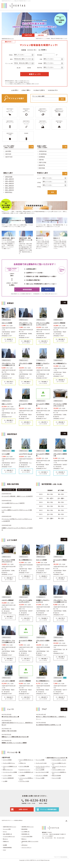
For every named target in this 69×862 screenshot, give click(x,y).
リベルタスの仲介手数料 (26, 836)
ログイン (5, 831)
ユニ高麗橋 (22, 775)
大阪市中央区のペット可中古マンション (9, 110)
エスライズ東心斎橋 (24, 766)
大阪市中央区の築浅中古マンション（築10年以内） (42, 110)
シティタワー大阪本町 (8, 681)
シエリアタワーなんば (25, 454)
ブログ (4, 849)
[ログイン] (48, 289)
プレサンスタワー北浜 (41, 763)
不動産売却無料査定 (7, 847)
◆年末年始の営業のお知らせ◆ (10, 716)
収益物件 (26, 133)
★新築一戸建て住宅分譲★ (9, 730)
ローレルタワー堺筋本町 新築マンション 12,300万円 (17, 496)
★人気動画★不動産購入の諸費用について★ (48, 724)
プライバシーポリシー (26, 847)
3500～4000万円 (9, 190)
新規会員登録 (24, 829)
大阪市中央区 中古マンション (8, 38)
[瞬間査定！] (34, 74)
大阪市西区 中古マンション (27, 826)
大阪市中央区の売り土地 (59, 122)
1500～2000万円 (9, 181)
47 (51, 498)
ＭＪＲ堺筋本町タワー (60, 363)
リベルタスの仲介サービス (9, 836)
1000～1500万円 (9, 179)
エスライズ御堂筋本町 (8, 778)
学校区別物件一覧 (25, 834)
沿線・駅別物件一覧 (7, 834)
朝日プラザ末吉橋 (56, 775)
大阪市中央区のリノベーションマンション (26, 122)
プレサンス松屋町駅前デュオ (26, 772)
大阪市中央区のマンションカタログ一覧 (57, 757)
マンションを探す (7, 829)
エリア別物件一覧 (25, 831)
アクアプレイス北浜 (24, 781)
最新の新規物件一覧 (9, 489)
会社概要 (5, 845)
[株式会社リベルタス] (13, 7)
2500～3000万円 (9, 185)
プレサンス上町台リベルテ (58, 769)
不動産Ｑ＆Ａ (6, 841)
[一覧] (31, 146)
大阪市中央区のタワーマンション (10, 122)
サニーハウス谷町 (56, 778)
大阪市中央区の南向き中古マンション (26, 110)
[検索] (62, 99)
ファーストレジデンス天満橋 (10, 772)
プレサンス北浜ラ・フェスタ (59, 759)
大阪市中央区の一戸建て (9, 134)
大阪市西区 (41, 35)
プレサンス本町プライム (9, 763)
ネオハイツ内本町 (7, 323)
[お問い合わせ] (22, 809)
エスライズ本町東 (7, 759)
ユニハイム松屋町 (40, 769)
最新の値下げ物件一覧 (24, 489)
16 (51, 518)
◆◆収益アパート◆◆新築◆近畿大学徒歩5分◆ (15, 736)
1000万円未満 (8, 176)
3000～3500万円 (9, 187)
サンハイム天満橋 (40, 759)
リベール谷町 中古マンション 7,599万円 (13, 503)
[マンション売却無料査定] (47, 809)
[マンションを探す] (14, 98)
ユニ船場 (5, 781)
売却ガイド (23, 838)
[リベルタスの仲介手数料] (51, 220)
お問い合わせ (24, 845)
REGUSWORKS (64, 856)
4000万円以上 (8, 192)
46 (62, 498)
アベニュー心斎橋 (40, 778)
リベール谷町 (6, 454)
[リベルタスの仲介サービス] (17, 220)
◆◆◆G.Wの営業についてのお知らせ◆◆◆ (14, 742)
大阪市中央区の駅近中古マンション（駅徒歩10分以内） (59, 110)
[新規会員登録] (27, 289)
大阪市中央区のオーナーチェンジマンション (43, 122)
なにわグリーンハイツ (24, 769)
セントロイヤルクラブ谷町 (42, 772)
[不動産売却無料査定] (34, 205)
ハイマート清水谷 (7, 775)
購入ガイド (5, 838)
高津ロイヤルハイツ (8, 769)
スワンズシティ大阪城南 (42, 775)
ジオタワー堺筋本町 (59, 323)
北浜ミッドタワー (7, 404)
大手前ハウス (22, 763)
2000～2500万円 (9, 183)
